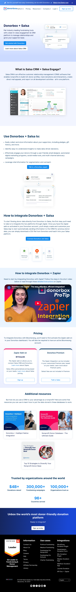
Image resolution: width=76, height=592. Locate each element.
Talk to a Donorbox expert (38, 167)
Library (25, 568)
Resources (36, 9)
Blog (25, 550)
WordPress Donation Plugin (62, 545)
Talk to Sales (55, 380)
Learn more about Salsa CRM (15, 48)
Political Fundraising (47, 544)
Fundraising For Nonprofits (45, 551)
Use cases (45, 540)
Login (55, 9)
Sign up (20, 380)
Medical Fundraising (47, 547)
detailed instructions (45, 282)
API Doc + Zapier (63, 571)
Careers (26, 553)
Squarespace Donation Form (62, 550)
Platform (20, 9)
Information (29, 540)
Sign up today (38, 528)
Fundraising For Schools (45, 556)
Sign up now (66, 9)
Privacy (26, 562)
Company (46, 9)
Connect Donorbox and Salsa (38, 239)
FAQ (24, 556)
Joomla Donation (63, 568)
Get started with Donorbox (15, 43)
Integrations (63, 540)
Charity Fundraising (47, 560)
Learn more (15, 365)
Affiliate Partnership (30, 565)
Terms (25, 559)
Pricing (28, 9)
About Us (26, 547)
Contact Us (27, 544)
